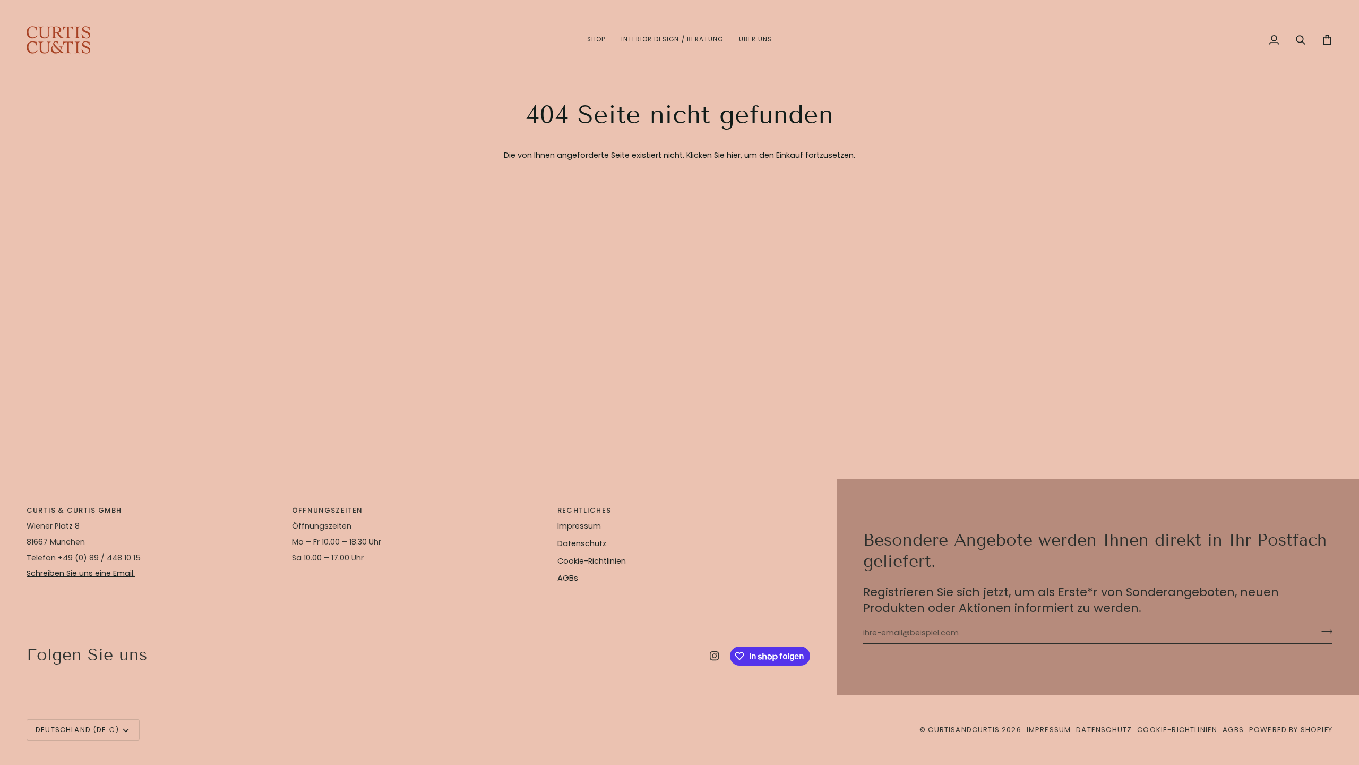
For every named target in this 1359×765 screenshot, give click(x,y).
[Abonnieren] (1323, 631)
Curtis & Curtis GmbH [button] (74, 510)
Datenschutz (581, 543)
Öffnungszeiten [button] (327, 510)
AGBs (567, 578)
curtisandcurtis (964, 730)
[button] (596, 40)
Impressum (579, 526)
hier (734, 155)
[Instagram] (714, 656)
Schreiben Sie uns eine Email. (81, 573)
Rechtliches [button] (584, 510)
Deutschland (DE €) (77, 730)
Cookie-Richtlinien (591, 561)
